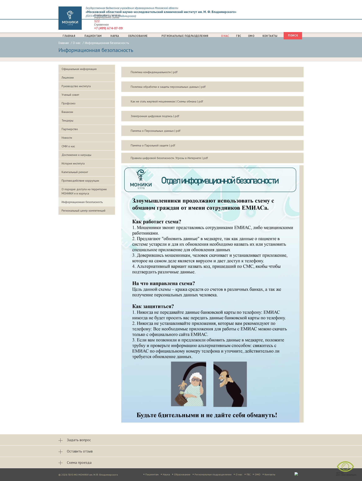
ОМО (251, 36)
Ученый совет (70, 95)
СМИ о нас (68, 146)
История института (73, 163)
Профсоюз (68, 103)
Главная (69, 36)
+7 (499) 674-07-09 (108, 28)
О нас (225, 36)
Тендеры (67, 120)
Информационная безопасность (82, 202)
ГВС (238, 36)
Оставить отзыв (80, 451)
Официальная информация (79, 69)
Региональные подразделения (185, 36)
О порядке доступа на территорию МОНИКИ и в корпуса (84, 191)
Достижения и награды (76, 155)
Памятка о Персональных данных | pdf (155, 131)
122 (97, 21)
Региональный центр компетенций (83, 210)
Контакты (270, 36)
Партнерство (70, 129)
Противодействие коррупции (80, 180)
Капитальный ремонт (75, 172)
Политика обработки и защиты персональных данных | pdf (168, 87)
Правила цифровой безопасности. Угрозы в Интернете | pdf (169, 158)
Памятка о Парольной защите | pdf (153, 145)
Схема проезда (79, 462)
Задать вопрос (79, 439)
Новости (67, 138)
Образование (137, 36)
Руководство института (76, 86)
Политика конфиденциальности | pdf (154, 72)
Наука (114, 36)
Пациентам (93, 36)
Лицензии (68, 77)
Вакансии (67, 112)
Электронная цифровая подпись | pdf (155, 116)
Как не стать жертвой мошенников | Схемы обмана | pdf (167, 101)
